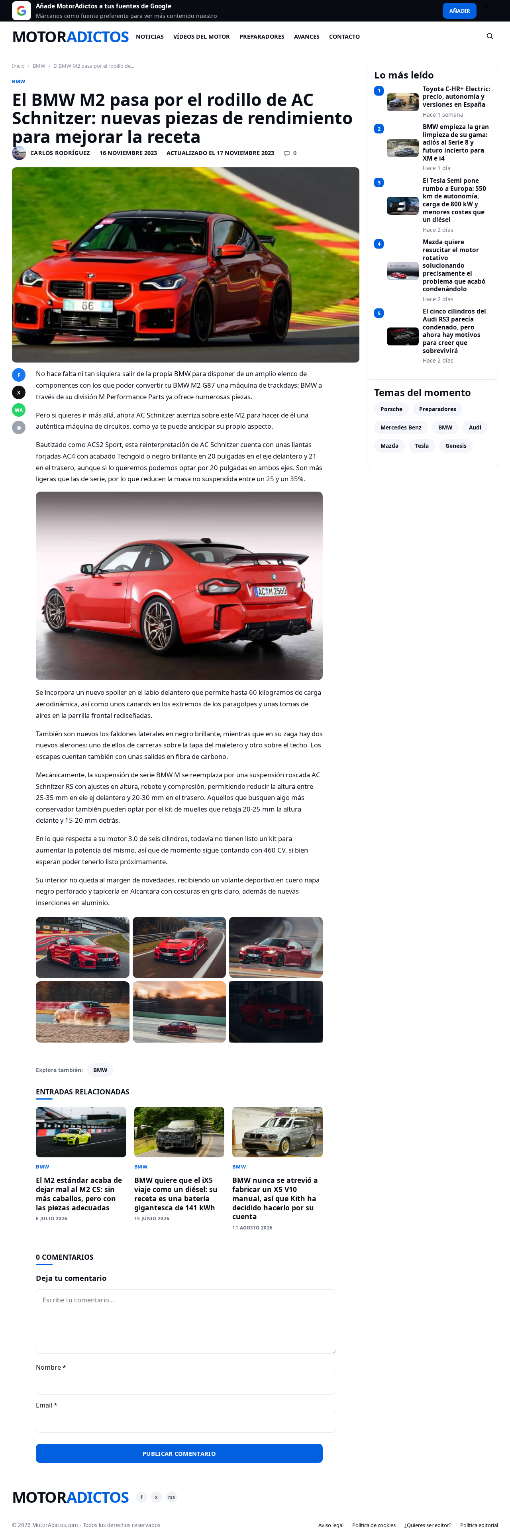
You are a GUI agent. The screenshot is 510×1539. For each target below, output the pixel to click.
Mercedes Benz (401, 427)
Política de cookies (374, 1525)
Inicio (18, 65)
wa (19, 410)
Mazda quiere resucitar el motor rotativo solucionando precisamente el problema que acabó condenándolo (454, 265)
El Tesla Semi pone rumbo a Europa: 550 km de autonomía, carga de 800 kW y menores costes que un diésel (454, 200)
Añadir (459, 10)
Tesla (422, 445)
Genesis (456, 445)
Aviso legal (330, 1525)
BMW (39, 65)
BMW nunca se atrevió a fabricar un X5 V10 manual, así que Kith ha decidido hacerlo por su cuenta (275, 1198)
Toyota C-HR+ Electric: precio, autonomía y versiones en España (456, 97)
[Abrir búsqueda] (490, 36)
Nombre (51, 1367)
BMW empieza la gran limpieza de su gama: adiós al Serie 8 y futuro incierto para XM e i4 (456, 142)
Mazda (389, 445)
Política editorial (479, 1525)
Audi (475, 427)
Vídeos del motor (201, 36)
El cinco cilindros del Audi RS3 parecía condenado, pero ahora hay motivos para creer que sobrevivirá (454, 331)
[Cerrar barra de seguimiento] (489, 10)
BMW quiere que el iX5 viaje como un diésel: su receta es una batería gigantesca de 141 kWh (176, 1193)
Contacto (344, 36)
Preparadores (261, 36)
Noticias (150, 36)
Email (46, 1405)
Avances (307, 36)
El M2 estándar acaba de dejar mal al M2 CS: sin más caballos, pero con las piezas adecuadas (79, 1193)
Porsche (391, 409)
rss (171, 1497)
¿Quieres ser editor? (427, 1525)
